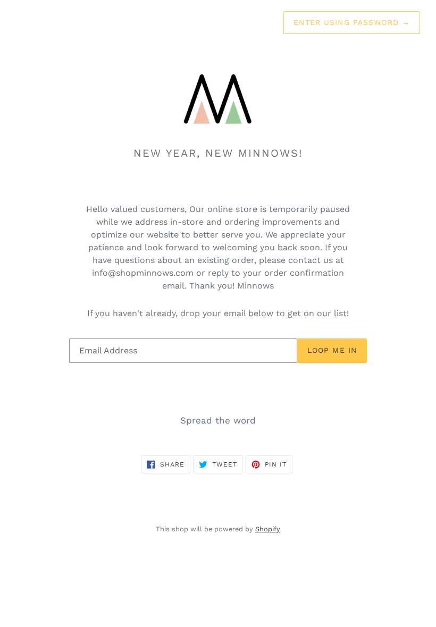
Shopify (267, 529)
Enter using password (352, 22)
